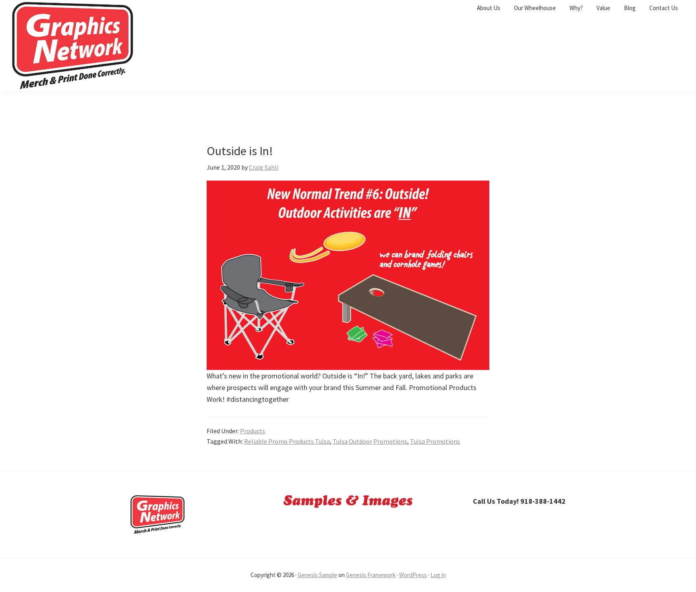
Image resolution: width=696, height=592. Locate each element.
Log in (438, 575)
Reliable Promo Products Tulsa (287, 441)
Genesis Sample (317, 575)
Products (252, 431)
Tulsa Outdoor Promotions (370, 441)
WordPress (413, 575)
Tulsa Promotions (435, 441)
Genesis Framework (371, 575)
